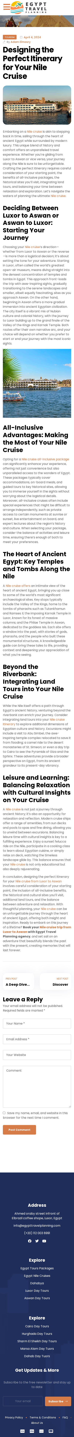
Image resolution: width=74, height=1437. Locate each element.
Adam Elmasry (21, 42)
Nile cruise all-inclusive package (45, 459)
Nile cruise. (58, 196)
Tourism (10, 37)
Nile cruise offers (17, 586)
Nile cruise (34, 131)
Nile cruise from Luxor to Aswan (38, 881)
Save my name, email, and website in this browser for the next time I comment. (35, 1115)
